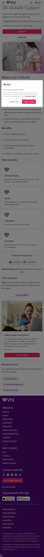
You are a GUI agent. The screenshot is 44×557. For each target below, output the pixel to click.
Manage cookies (14, 101)
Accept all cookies (29, 101)
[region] (22, 93)
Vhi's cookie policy (30, 96)
